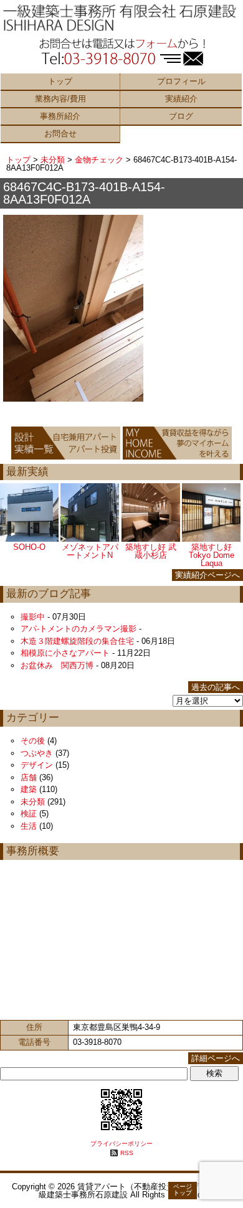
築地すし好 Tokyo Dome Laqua (211, 555)
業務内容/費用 (60, 98)
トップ (60, 81)
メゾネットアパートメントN (90, 551)
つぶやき (37, 753)
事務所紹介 (60, 116)
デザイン (37, 765)
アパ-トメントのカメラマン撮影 (78, 628)
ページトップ (182, 1189)
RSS (126, 1152)
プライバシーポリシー (121, 1143)
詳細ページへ (215, 1058)
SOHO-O (29, 547)
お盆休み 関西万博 (57, 665)
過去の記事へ (215, 687)
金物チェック (99, 159)
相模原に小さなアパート (65, 653)
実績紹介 (181, 98)
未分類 (52, 159)
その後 (33, 740)
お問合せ (60, 133)
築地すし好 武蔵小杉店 (150, 551)
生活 (29, 826)
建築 (29, 789)
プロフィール (181, 81)
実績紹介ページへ (207, 575)
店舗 (29, 777)
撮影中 (33, 616)
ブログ (181, 116)
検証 (29, 813)
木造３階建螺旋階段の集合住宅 (77, 641)
